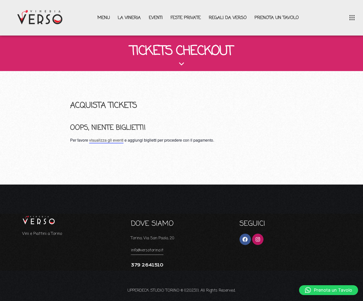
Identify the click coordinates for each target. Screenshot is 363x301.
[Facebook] (245, 239)
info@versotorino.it (147, 250)
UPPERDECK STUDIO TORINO (153, 291)
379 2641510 (147, 265)
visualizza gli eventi (106, 140)
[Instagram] (257, 239)
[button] (328, 290)
